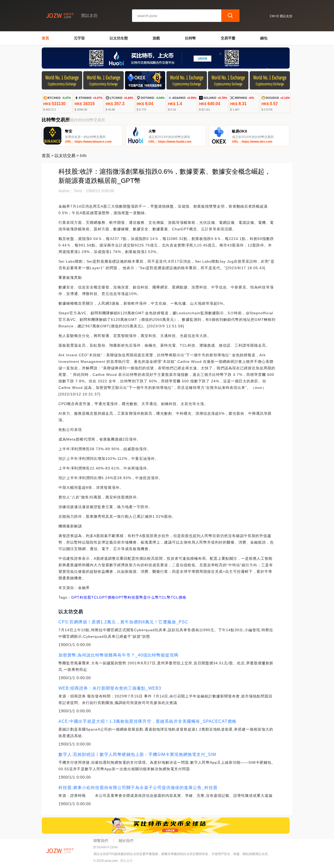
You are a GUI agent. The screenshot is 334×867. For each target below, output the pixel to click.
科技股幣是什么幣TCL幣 (149, 597)
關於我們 (126, 840)
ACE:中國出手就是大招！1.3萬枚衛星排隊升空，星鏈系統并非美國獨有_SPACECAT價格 (147, 721)
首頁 (45, 38)
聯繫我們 (100, 840)
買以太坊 (126, 861)
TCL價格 (178, 597)
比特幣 (190, 38)
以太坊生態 (119, 38)
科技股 (85, 597)
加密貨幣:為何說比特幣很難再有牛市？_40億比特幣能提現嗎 (118, 655)
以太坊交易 (65, 155)
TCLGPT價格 (103, 597)
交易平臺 (228, 38)
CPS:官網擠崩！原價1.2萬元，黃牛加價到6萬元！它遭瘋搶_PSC (123, 622)
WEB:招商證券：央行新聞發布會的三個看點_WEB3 (109, 688)
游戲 (156, 38)
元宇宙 (79, 38)
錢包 (263, 38)
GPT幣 (121, 597)
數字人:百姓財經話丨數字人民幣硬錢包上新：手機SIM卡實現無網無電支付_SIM (137, 754)
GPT (75, 597)
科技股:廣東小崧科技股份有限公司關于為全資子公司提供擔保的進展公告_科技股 (138, 787)
